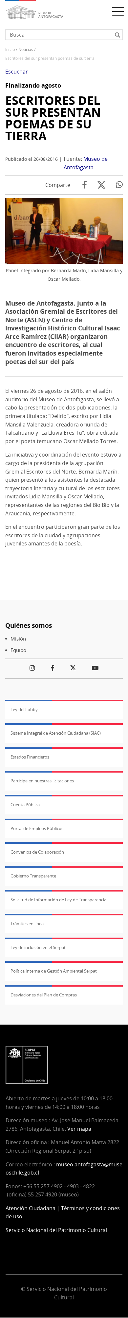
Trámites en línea (27, 923)
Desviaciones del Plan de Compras (44, 995)
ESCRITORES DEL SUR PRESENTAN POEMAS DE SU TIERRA (53, 118)
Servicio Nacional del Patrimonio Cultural (56, 1230)
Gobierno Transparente (33, 876)
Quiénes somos (28, 625)
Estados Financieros (30, 757)
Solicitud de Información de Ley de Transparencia (58, 900)
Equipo (18, 650)
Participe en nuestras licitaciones (42, 781)
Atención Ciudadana (30, 1208)
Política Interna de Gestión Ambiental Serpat (54, 971)
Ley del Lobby (24, 709)
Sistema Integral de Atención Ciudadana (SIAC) (56, 733)
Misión (18, 639)
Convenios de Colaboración (37, 852)
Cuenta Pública (25, 805)
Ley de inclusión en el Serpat (38, 947)
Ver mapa (79, 1128)
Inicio (10, 49)
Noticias (25, 49)
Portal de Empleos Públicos (37, 828)
